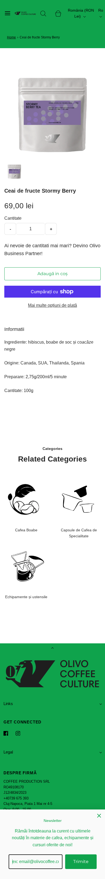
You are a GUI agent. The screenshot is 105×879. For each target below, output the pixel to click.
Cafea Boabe (26, 530)
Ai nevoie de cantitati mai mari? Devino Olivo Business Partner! (52, 249)
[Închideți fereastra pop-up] (99, 815)
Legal (8, 752)
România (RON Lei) (81, 13)
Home (11, 37)
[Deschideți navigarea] (7, 13)
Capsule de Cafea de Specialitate (79, 533)
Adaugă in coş (52, 273)
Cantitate (13, 218)
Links (8, 703)
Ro (100, 10)
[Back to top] (52, 648)
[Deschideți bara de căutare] (43, 13)
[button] (14, 171)
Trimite (81, 861)
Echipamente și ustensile (26, 597)
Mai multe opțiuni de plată (52, 305)
